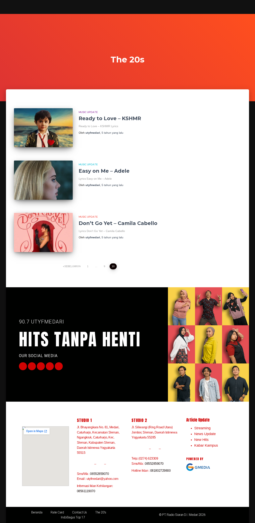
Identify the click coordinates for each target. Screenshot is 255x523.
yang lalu (112, 132)
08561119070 (86, 491)
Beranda (36, 512)
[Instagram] (50, 366)
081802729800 (160, 470)
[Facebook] (23, 366)
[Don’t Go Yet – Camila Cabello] (43, 232)
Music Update (88, 112)
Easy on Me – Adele (104, 171)
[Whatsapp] (59, 366)
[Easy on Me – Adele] (43, 180)
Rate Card (57, 512)
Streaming (202, 428)
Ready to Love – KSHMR (110, 118)
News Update (205, 434)
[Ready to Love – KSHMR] (43, 127)
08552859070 (99, 473)
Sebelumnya (72, 266)
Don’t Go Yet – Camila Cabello (118, 223)
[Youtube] (41, 366)
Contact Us (79, 512)
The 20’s (100, 512)
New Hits (201, 440)
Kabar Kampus (206, 445)
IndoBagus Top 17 (73, 517)
